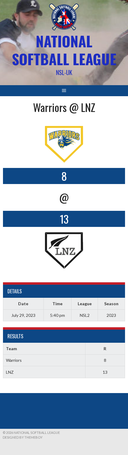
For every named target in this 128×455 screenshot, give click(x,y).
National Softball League (64, 49)
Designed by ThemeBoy (23, 437)
